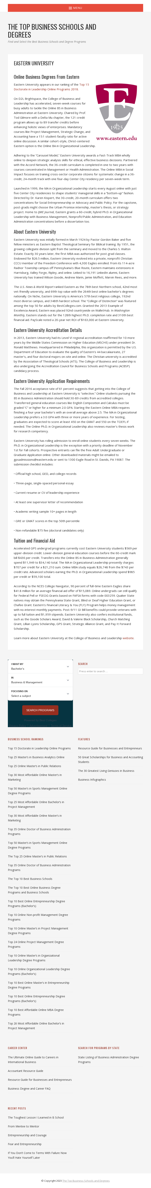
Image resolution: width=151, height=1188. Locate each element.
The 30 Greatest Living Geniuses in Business (106, 771)
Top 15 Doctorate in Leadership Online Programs (39, 748)
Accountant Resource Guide (25, 1071)
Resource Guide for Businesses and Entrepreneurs (110, 748)
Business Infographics (92, 779)
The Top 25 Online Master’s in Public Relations (37, 856)
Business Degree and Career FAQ (29, 1088)
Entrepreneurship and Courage (27, 1135)
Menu (77, 8)
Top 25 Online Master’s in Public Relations (34, 766)
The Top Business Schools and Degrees (86, 1180)
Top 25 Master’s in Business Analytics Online (36, 757)
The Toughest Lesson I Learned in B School (36, 1117)
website (128, 638)
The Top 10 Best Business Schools (30, 879)
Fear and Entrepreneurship (24, 1144)
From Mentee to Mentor (23, 1126)
